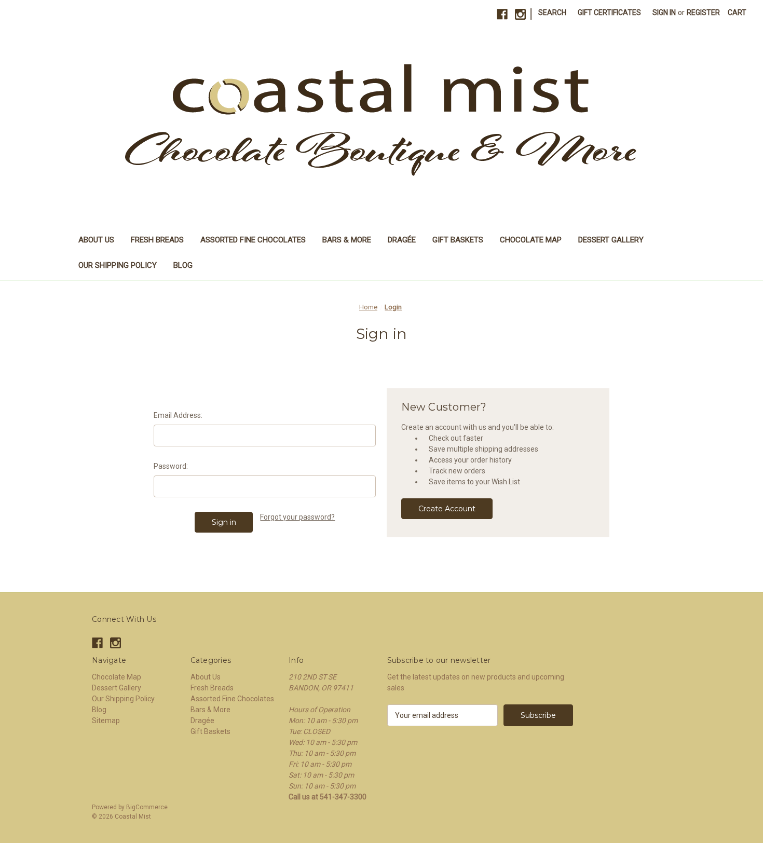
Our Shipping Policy (117, 265)
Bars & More (346, 239)
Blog (183, 265)
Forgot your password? (297, 517)
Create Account (446, 508)
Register (703, 12)
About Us (96, 239)
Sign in (664, 12)
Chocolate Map (531, 239)
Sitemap (106, 720)
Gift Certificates (609, 12)
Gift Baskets (457, 239)
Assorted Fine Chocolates (253, 239)
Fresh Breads (157, 239)
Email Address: (178, 415)
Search (552, 12)
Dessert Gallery (611, 239)
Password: (171, 466)
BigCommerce (147, 807)
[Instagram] (520, 14)
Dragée (402, 239)
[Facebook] (502, 14)
